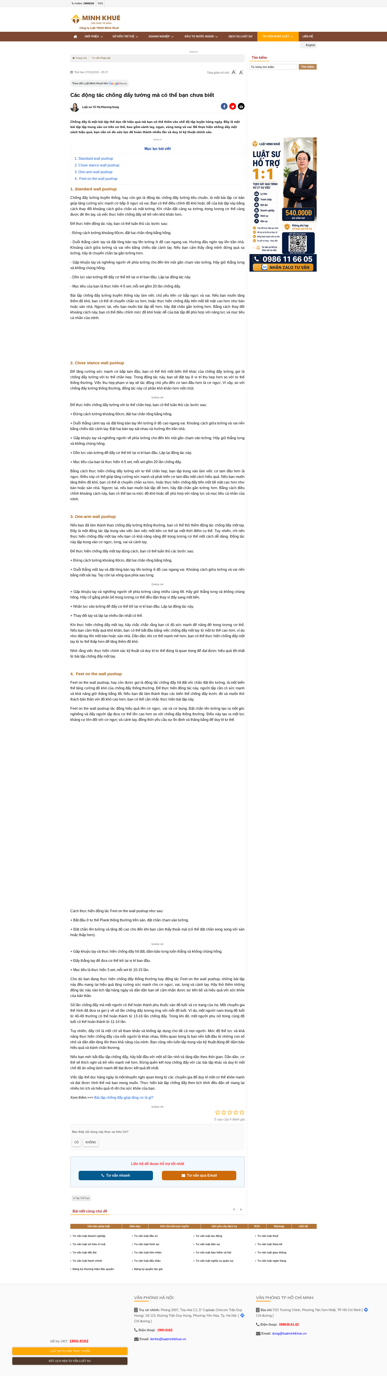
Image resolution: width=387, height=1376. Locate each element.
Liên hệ (303, 1226)
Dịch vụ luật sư (240, 36)
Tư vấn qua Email (201, 1175)
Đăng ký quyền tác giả (148, 1269)
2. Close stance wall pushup (97, 165)
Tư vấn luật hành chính (87, 1260)
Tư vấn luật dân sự (208, 1244)
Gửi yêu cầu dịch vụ (224, 1226)
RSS (100, 3)
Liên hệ (308, 36)
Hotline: (84, 3)
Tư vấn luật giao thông (271, 1252)
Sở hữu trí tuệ (124, 36)
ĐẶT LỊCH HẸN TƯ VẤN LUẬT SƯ (70, 1361)
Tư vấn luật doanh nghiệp (89, 1236)
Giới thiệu (92, 36)
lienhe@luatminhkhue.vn (168, 1339)
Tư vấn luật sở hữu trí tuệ (89, 1244)
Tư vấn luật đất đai (85, 1252)
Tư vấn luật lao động (209, 1236)
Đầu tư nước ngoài (200, 36)
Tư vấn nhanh (117, 1175)
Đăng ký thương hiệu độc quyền (93, 1269)
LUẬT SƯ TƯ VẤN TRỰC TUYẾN (69, 1351)
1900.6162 (78, 1341)
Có (76, 1142)
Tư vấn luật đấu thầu (147, 1260)
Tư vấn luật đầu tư (146, 1236)
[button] (241, 106)
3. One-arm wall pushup (93, 172)
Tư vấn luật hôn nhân (147, 1252)
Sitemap (279, 1226)
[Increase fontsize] (241, 72)
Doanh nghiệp (160, 36)
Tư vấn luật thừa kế (269, 1244)
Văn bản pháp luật (98, 1226)
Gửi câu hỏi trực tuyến (174, 1226)
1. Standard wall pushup (94, 158)
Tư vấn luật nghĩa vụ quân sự (214, 1260)
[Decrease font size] (233, 72)
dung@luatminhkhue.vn (289, 1333)
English (310, 45)
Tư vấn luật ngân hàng (271, 1260)
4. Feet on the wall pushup (96, 179)
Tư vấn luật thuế (267, 1236)
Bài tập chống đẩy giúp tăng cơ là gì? (123, 1097)
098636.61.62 (289, 1324)
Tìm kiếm (307, 66)
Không (91, 1142)
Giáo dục (135, 1226)
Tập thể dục (82, 1198)
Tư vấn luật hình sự (146, 1244)
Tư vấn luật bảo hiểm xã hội (213, 1252)
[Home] (75, 36)
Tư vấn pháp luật (276, 36)
